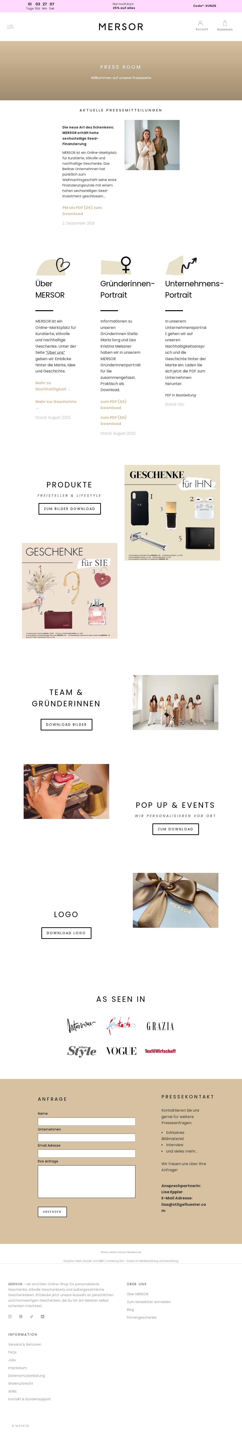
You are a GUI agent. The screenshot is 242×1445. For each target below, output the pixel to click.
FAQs (12, 1352)
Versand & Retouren (24, 1344)
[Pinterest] (20, 1316)
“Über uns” (55, 352)
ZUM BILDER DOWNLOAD (69, 508)
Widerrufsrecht (20, 1383)
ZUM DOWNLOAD (176, 829)
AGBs (12, 1391)
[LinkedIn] (42, 1316)
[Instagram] (10, 1316)
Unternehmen (49, 1129)
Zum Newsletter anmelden (149, 1301)
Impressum (17, 1367)
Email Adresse (49, 1145)
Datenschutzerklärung (26, 1375)
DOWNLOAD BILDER (66, 724)
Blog (130, 1309)
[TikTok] (31, 1316)
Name (43, 1113)
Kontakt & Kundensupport (29, 1399)
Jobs (12, 1360)
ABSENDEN (52, 1212)
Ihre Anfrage (48, 1161)
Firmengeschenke (141, 1317)
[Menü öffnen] (10, 26)
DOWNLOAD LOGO (66, 933)
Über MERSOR (137, 1294)
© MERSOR (21, 1426)
